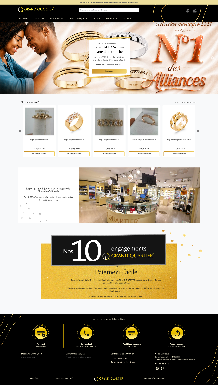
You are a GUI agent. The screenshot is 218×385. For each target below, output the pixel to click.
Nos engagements (28, 357)
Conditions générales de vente (78, 357)
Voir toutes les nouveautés (186, 102)
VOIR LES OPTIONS (39, 154)
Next (198, 131)
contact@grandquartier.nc (124, 362)
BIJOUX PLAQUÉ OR (79, 18)
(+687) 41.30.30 (120, 358)
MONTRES (23, 18)
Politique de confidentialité (63, 378)
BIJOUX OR (39, 18)
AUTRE (97, 18)
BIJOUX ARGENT (57, 18)
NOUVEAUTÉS (112, 18)
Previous (20, 131)
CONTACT (129, 18)
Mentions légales (33, 378)
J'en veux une (62, 73)
